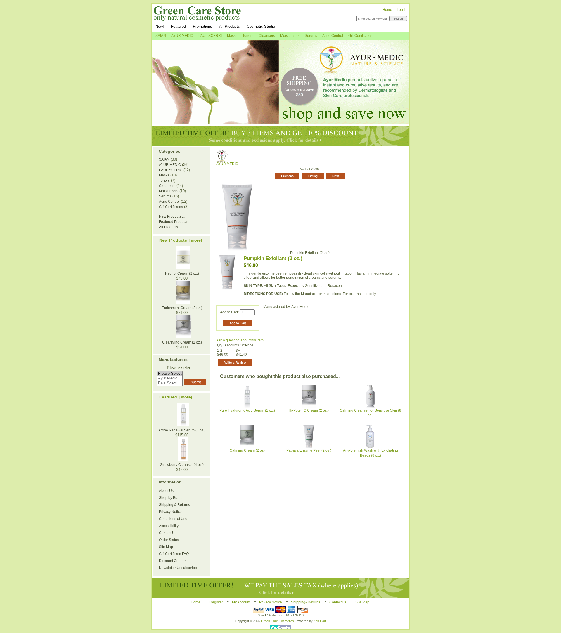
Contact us (337, 602)
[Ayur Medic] (169, 378)
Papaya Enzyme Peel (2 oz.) (308, 450)
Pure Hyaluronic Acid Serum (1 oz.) (247, 410)
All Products (229, 26)
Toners (248, 36)
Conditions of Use (173, 519)
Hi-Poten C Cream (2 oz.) (309, 410)
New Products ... (172, 216)
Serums (311, 36)
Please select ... (182, 367)
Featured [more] (175, 397)
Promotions (202, 26)
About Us (166, 491)
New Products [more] (180, 240)
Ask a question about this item (240, 340)
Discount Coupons (173, 561)
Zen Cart (320, 621)
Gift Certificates (360, 36)
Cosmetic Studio (261, 26)
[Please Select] (169, 373)
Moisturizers (289, 36)
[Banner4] (280, 136)
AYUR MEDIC (227, 164)
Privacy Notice (170, 512)
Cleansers (267, 36)
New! (159, 26)
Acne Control (332, 36)
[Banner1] (280, 82)
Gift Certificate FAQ (174, 554)
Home (387, 10)
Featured (178, 26)
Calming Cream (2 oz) (247, 450)
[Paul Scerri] (169, 383)
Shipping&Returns (305, 602)
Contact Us (167, 533)
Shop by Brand (171, 498)
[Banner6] (280, 588)
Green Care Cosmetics (277, 621)
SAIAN (160, 36)
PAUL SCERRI (210, 36)
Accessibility (169, 526)
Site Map (166, 547)
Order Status (169, 540)
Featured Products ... (175, 222)
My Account (241, 602)
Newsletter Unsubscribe (178, 568)
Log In (402, 10)
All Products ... (170, 227)
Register (216, 602)
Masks (232, 36)
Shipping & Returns (174, 505)
